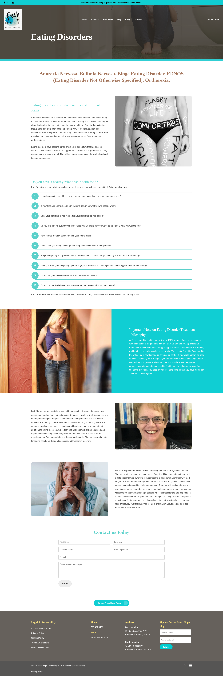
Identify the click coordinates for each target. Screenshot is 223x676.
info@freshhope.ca (99, 637)
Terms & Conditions (40, 643)
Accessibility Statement (42, 628)
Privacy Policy (37, 633)
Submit (65, 583)
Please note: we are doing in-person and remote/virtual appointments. (111, 3)
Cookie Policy (37, 638)
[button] (111, 603)
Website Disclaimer (40, 647)
